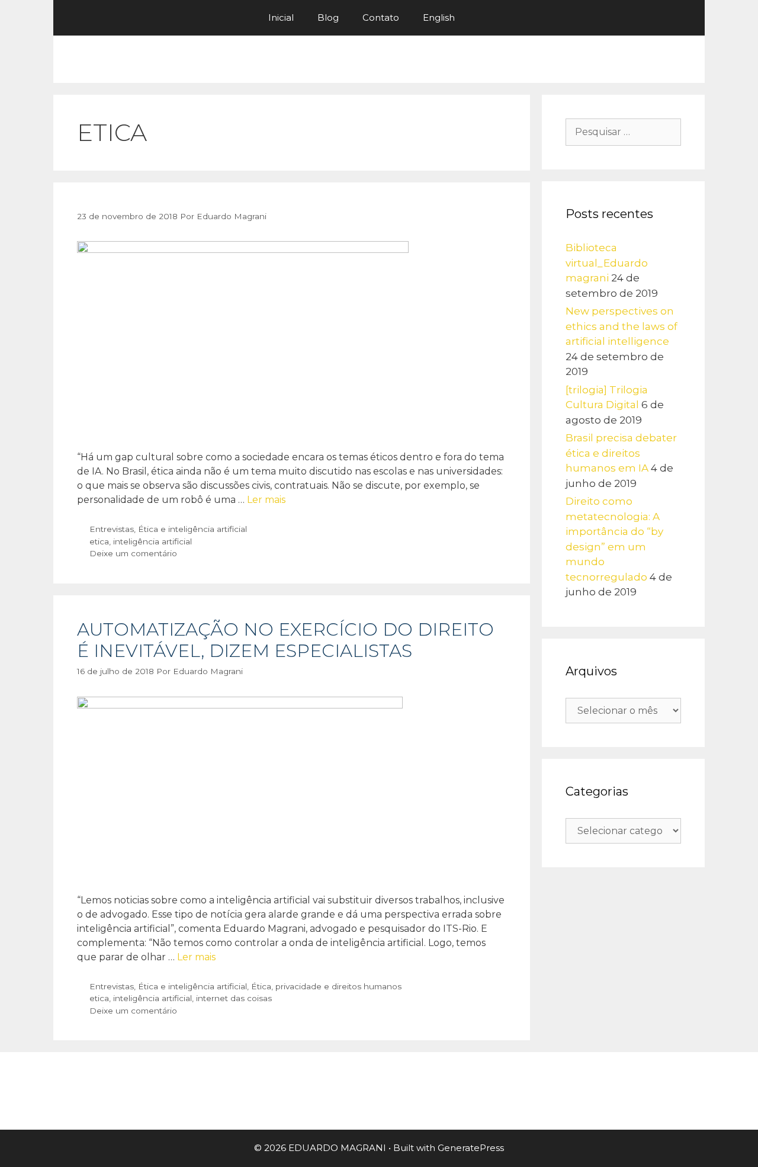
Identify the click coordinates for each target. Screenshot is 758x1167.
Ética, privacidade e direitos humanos (326, 986)
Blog (328, 17)
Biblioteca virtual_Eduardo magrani (607, 263)
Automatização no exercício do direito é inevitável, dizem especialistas (285, 640)
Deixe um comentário (133, 553)
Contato (380, 17)
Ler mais (266, 499)
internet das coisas (234, 998)
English (439, 17)
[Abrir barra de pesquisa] (484, 18)
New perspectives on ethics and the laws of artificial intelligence (621, 326)
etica (99, 541)
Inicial (281, 17)
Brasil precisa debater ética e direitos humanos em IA (621, 453)
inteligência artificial (152, 541)
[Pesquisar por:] (623, 131)
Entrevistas (111, 529)
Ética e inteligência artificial (192, 529)
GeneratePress (471, 1147)
